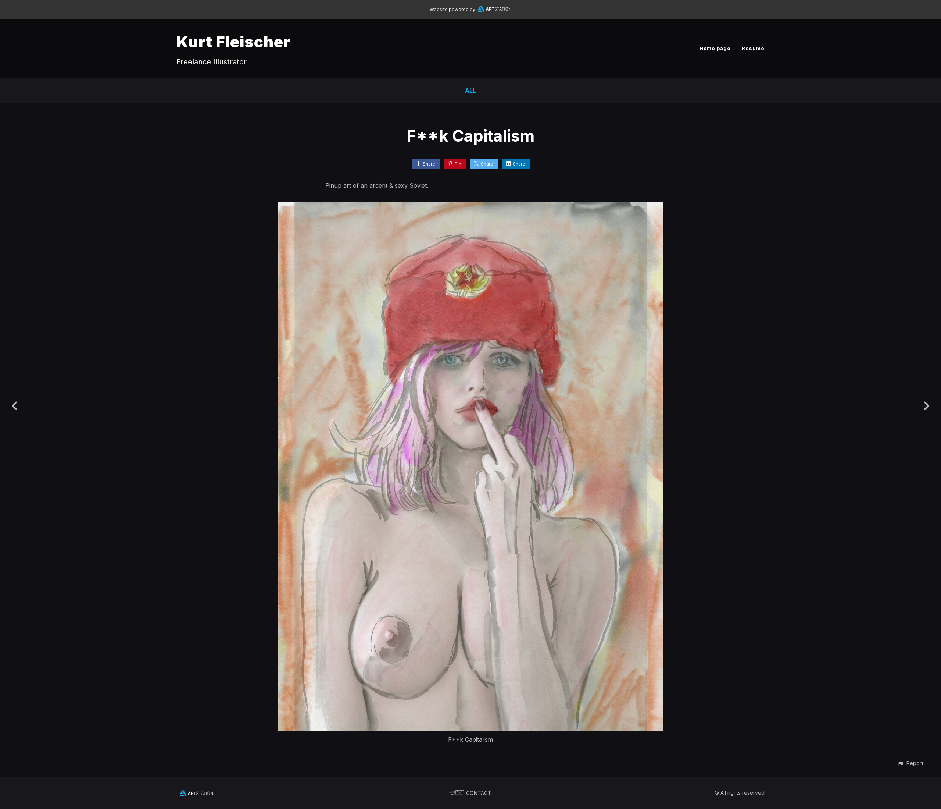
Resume (753, 48)
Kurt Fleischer (233, 41)
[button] (910, 763)
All (470, 90)
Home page (715, 48)
